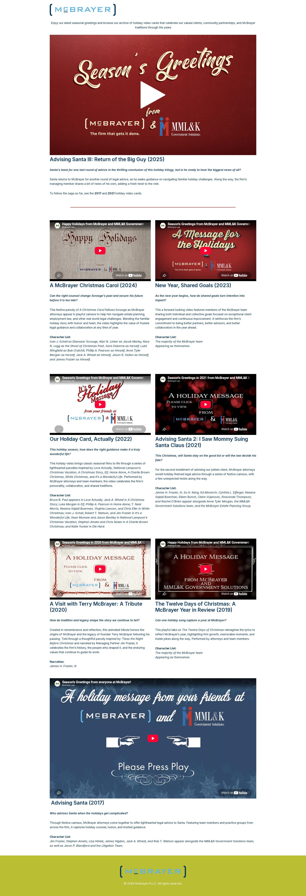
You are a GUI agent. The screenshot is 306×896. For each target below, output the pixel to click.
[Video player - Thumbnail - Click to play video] (153, 95)
